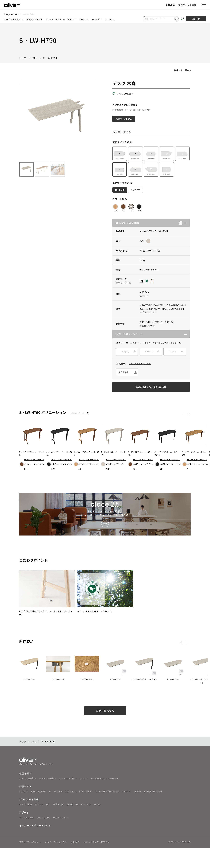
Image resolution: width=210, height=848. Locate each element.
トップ (22, 57)
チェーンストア (83, 804)
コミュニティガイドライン (96, 842)
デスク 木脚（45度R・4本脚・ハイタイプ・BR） (34, 464)
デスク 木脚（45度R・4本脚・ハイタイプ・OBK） (61, 464)
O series (126, 791)
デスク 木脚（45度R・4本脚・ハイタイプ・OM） (89, 464)
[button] (184, 223)
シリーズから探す (54, 19)
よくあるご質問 (26, 817)
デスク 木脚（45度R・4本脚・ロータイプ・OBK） (170, 464)
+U (49, 791)
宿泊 (48, 804)
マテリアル (84, 19)
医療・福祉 (58, 804)
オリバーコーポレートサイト (35, 825)
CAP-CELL (70, 791)
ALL (35, 57)
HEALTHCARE (38, 791)
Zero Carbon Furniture (107, 791)
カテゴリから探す (12, 19)
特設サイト (97, 19)
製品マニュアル (60, 817)
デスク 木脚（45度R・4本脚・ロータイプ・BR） (143, 464)
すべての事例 (25, 804)
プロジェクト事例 (187, 5)
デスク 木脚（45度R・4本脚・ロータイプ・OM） (197, 464)
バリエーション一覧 (80, 413)
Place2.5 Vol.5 (144, 109)
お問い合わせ (43, 817)
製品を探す (25, 773)
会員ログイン (152, 342)
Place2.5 (23, 791)
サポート (24, 812)
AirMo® (137, 791)
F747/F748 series (153, 791)
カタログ (72, 19)
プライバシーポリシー (30, 842)
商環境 (70, 804)
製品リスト (110, 19)
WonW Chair (85, 791)
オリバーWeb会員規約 (56, 842)
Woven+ (58, 791)
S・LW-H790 (50, 57)
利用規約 (75, 842)
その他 (97, 804)
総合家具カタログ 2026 (123, 109)
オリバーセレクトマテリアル (104, 778)
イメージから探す (34, 19)
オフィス (39, 804)
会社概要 (170, 5)
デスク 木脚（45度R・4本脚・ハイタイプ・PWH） (116, 464)
